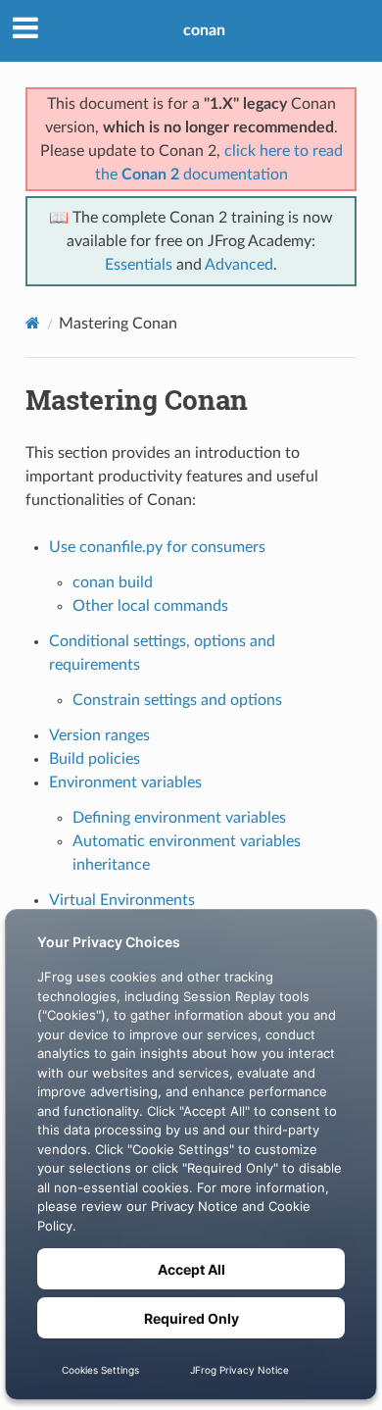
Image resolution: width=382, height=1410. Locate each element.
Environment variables (125, 782)
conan (204, 30)
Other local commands (150, 606)
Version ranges (99, 735)
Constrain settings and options (177, 700)
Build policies (94, 759)
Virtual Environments (122, 900)
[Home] (32, 323)
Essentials (138, 265)
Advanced (239, 265)
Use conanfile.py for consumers (157, 547)
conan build (112, 582)
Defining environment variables (179, 818)
